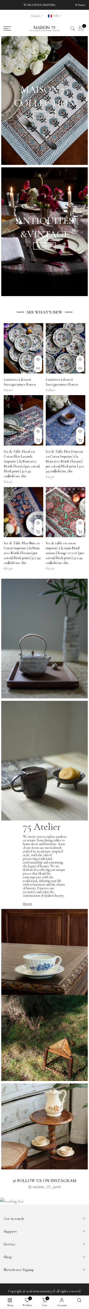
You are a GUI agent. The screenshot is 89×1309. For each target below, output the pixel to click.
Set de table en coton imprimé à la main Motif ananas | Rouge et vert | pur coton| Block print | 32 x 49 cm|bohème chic (65, 553)
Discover (27, 903)
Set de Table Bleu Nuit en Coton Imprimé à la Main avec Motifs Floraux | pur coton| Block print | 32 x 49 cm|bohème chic (22, 553)
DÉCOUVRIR (44, 114)
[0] (81, 28)
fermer (81, 4)
